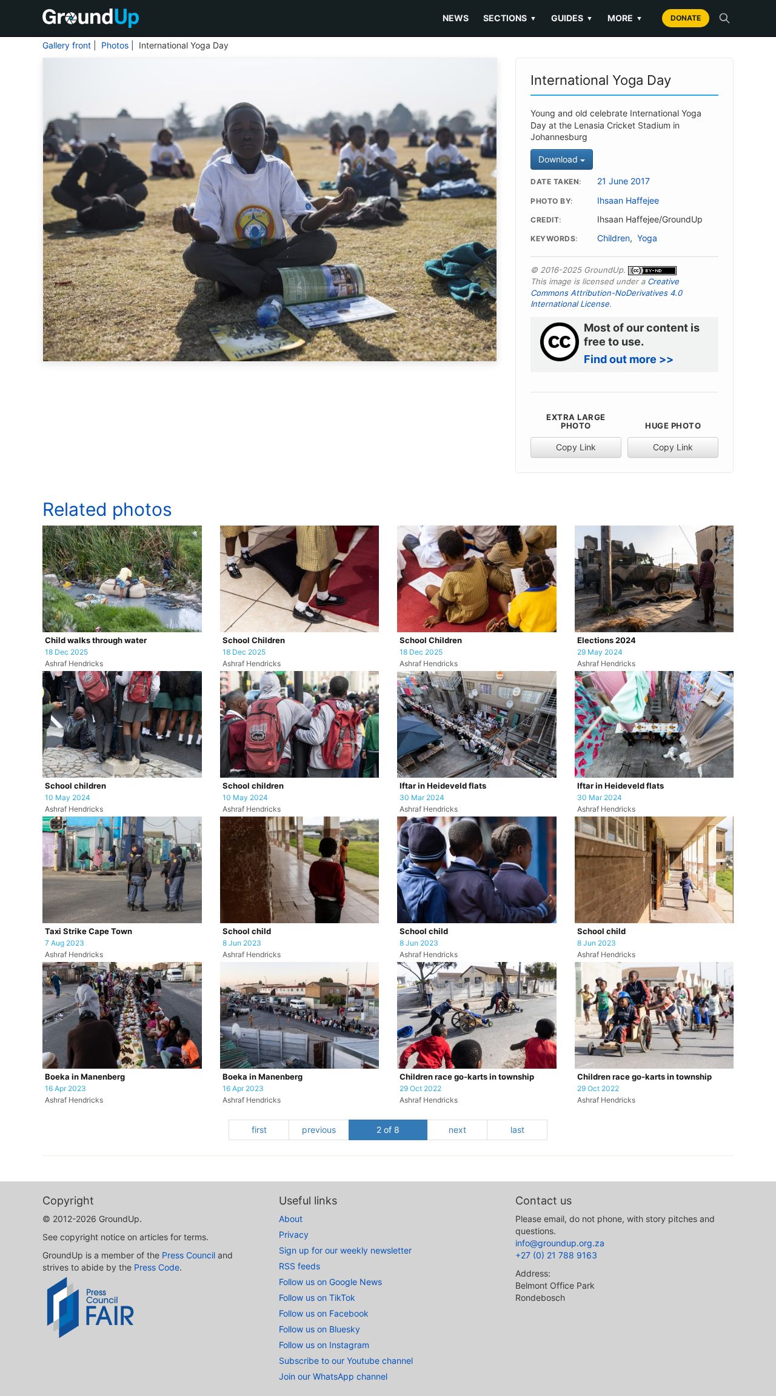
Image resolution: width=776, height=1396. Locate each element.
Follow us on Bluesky (319, 1329)
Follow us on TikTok (317, 1297)
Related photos (107, 509)
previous (319, 1129)
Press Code (156, 1267)
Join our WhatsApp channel (333, 1376)
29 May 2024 (600, 652)
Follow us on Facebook (324, 1313)
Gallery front (66, 45)
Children (613, 238)
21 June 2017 (623, 181)
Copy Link (576, 447)
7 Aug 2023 (64, 943)
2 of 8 (388, 1129)
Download (559, 159)
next (457, 1129)
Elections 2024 (606, 640)
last (517, 1129)
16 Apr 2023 (65, 1088)
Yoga (647, 238)
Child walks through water (96, 640)
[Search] (724, 18)
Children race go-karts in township (467, 1076)
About (291, 1219)
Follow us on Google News (330, 1282)
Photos (115, 45)
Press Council (188, 1255)
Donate (686, 17)
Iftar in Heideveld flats (443, 785)
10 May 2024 (67, 797)
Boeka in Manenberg (85, 1076)
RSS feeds (299, 1266)
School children (75, 785)
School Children (253, 640)
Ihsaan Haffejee (628, 200)
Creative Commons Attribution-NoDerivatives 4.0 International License (606, 292)
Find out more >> (629, 359)
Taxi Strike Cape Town (88, 931)
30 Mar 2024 (422, 797)
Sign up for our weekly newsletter (345, 1250)
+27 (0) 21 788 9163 (556, 1255)
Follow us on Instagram (324, 1345)
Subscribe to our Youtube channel (346, 1360)
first (259, 1129)
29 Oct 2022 (420, 1088)
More (625, 18)
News (456, 18)
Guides (572, 18)
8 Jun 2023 (241, 943)
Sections (510, 18)
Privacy (294, 1234)
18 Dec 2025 (66, 652)
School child (246, 931)
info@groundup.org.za (559, 1243)
